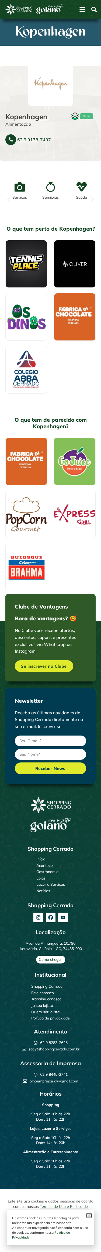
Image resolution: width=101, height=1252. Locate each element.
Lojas (41, 878)
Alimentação (18, 124)
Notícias (43, 890)
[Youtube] (63, 917)
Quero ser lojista (45, 1012)
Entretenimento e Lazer (25, 311)
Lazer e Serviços (50, 884)
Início (40, 859)
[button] (8, 199)
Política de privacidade (50, 1018)
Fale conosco (42, 992)
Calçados (20, 262)
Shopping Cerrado (46, 986)
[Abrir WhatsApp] (87, 1238)
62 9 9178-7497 (34, 139)
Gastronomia (47, 871)
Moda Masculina (69, 258)
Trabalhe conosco (46, 999)
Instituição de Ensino (24, 368)
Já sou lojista (42, 1005)
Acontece (44, 865)
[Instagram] (38, 917)
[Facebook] (50, 917)
